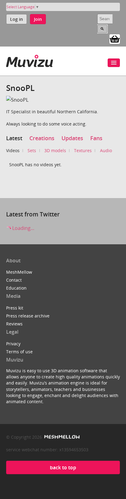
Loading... (22, 228)
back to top (63, 467)
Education (16, 288)
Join (38, 19)
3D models (55, 150)
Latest (14, 138)
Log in (16, 19)
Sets (32, 150)
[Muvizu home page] (29, 59)
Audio (106, 150)
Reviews (14, 324)
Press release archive (28, 316)
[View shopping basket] (114, 38)
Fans (96, 138)
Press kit (14, 308)
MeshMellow (19, 272)
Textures (83, 150)
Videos (13, 150)
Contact (14, 280)
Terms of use (19, 352)
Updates (72, 138)
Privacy (13, 344)
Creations (41, 138)
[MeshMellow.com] (61, 437)
